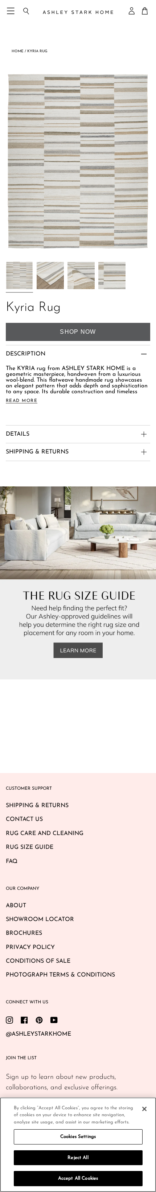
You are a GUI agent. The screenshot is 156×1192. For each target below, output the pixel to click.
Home (18, 51)
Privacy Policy (30, 947)
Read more (21, 401)
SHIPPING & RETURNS (37, 452)
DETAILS (17, 434)
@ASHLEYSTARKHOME (38, 1034)
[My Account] (132, 11)
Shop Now (78, 332)
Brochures (24, 933)
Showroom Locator (40, 919)
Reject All (77, 1157)
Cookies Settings (78, 1136)
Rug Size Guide (29, 847)
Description (25, 354)
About (16, 906)
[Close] (144, 1109)
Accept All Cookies (78, 1178)
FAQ (11, 861)
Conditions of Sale (38, 961)
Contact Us (24, 819)
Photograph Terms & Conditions (60, 975)
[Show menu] (11, 10)
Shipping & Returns (37, 806)
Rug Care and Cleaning (44, 834)
